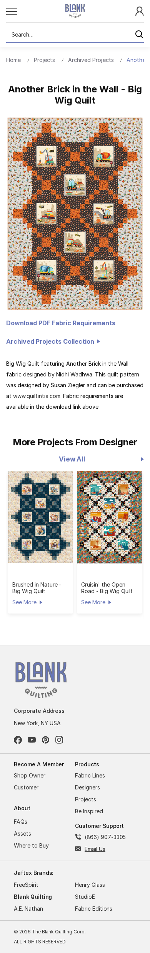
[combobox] (75, 35)
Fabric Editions (93, 908)
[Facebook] (18, 740)
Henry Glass (90, 884)
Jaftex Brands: (33, 872)
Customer (26, 787)
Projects (85, 799)
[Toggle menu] (27, 11)
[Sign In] (139, 10)
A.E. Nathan (28, 908)
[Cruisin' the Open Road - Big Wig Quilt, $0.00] (109, 517)
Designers (87, 787)
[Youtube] (32, 740)
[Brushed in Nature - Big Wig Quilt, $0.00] (40, 517)
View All (72, 459)
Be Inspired (89, 811)
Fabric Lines (90, 775)
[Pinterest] (46, 740)
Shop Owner (29, 775)
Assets (22, 833)
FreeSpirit (26, 884)
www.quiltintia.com (36, 396)
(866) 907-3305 (105, 837)
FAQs (20, 821)
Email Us (95, 849)
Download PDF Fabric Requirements (60, 323)
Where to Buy (31, 845)
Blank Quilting (33, 896)
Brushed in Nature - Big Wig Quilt (36, 587)
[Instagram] (59, 740)
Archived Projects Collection (51, 341)
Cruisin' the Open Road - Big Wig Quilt (107, 587)
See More (24, 602)
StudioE (85, 896)
